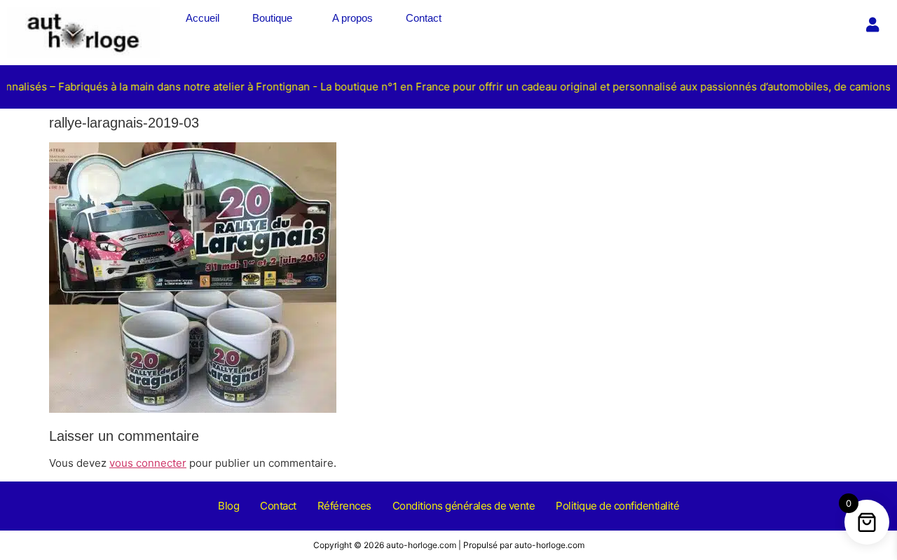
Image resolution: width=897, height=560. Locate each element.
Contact (423, 18)
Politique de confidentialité (617, 505)
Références (344, 505)
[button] (275, 18)
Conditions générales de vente (463, 505)
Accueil (202, 18)
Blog (228, 505)
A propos (352, 18)
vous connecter (147, 463)
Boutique (272, 18)
